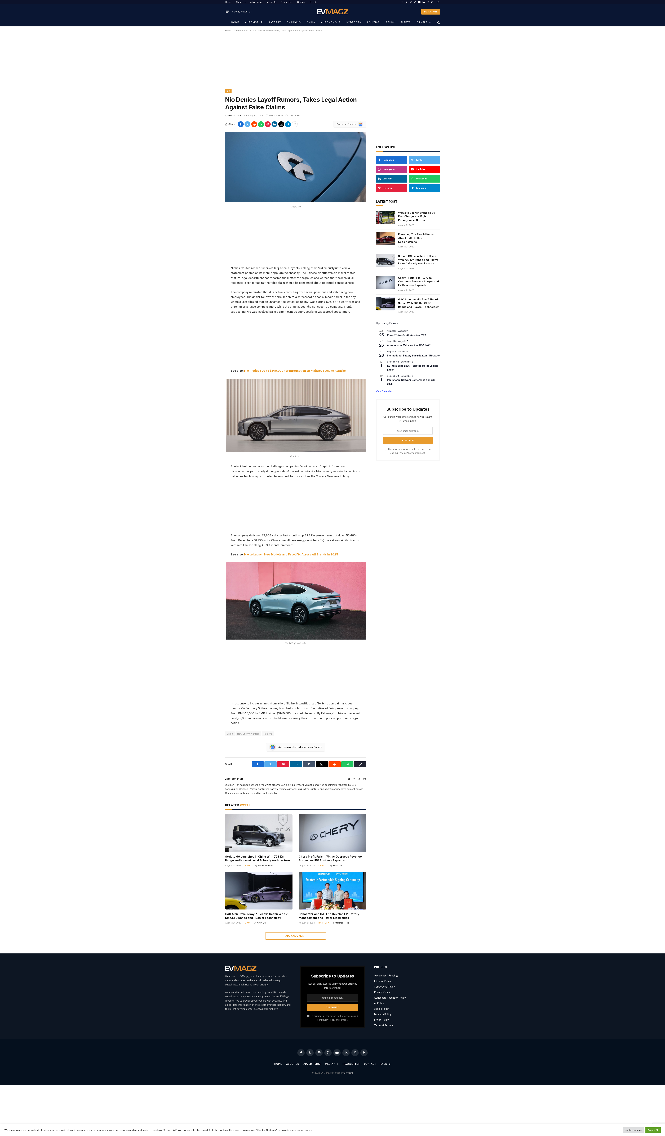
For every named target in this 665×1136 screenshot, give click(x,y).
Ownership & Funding (386, 975)
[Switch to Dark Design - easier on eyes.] (438, 2)
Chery (322, 865)
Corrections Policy (384, 986)
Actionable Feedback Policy (390, 997)
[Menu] (227, 12)
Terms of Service (383, 1025)
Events (313, 2)
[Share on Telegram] (288, 124)
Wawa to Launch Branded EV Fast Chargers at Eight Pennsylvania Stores (416, 216)
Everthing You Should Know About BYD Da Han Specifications (416, 238)
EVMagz (348, 1072)
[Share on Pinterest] (268, 124)
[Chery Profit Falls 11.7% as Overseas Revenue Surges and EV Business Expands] (332, 833)
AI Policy (379, 1003)
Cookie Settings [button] (633, 1130)
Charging (294, 22)
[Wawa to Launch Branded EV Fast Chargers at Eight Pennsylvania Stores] (385, 217)
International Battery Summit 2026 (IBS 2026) (413, 355)
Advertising (256, 2)
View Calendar (384, 391)
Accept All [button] (653, 1130)
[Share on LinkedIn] (274, 124)
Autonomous (331, 22)
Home (228, 2)
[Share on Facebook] (241, 124)
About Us (241, 2)
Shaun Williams (265, 865)
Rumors (268, 733)
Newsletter (287, 2)
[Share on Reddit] (254, 124)
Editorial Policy (382, 981)
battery (274, 789)
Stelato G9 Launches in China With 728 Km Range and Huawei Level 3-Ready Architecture (257, 858)
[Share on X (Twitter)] (247, 124)
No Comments (276, 115)
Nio (249, 30)
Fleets (406, 22)
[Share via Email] (281, 124)
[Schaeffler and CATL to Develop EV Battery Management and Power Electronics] (332, 890)
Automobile (254, 22)
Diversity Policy (382, 1014)
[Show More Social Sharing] (295, 124)
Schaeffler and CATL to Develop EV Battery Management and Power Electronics (329, 916)
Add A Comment (295, 936)
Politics (373, 22)
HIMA (248, 865)
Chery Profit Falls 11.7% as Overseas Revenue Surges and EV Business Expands (330, 858)
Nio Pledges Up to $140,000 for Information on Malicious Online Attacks (295, 370)
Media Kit (271, 2)
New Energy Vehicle (248, 733)
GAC (247, 923)
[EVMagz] (332, 11)
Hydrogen (354, 22)
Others (422, 22)
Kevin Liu (337, 865)
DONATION (430, 12)
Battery (275, 22)
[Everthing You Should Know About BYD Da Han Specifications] (385, 238)
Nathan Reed (342, 923)
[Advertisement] (329, 63)
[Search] (438, 22)
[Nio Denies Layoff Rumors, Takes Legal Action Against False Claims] (295, 201)
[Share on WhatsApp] (261, 124)
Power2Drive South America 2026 (406, 335)
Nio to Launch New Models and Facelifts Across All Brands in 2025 (291, 554)
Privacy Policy (406, 453)
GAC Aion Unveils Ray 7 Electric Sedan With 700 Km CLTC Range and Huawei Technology (258, 916)
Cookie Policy (381, 1008)
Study (390, 22)
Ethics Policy (381, 1020)
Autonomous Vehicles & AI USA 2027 (409, 345)
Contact (301, 2)
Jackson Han (234, 115)
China (311, 22)
